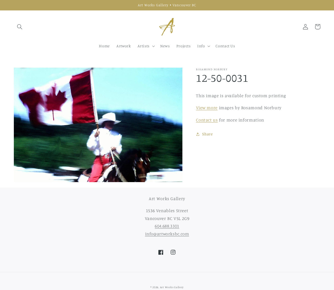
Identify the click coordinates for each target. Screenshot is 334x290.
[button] (20, 27)
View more (207, 107)
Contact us (207, 120)
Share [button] (207, 134)
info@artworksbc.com (167, 233)
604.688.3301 (167, 226)
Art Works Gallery (172, 287)
